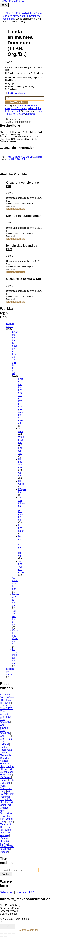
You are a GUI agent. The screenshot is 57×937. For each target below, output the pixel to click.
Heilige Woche (20, 463)
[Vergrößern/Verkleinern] (1, 933)
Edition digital (23, 13)
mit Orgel (31, 114)
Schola (4, 843)
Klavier (4, 780)
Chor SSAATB (5, 720)
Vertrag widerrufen (28, 930)
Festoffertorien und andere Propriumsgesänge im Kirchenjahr (21, 401)
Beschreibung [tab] (13, 119)
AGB (31, 892)
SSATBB (5, 849)
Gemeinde (5, 755)
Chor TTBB (6, 738)
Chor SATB (6, 708)
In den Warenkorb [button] (15, 209)
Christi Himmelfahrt (6, 743)
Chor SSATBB (5, 732)
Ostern (20, 474)
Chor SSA (5, 716)
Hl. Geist (21, 482)
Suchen (6, 874)
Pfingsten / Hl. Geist (5, 839)
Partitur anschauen (16, 93)
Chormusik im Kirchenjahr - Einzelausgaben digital (22, 16)
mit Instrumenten (6, 797)
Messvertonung (6, 790)
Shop (8, 13)
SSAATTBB (6, 846)
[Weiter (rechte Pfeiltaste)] (5, 936)
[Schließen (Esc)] (13, 933)
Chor (7, 703)
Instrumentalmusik (15, 656)
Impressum (21, 892)
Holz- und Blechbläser (6, 770)
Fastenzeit (20, 451)
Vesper (4, 852)
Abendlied (5, 694)
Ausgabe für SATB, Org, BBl (20, 157)
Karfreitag (5, 777)
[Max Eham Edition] (13, 1)
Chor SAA (5, 705)
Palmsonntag (6, 834)
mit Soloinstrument (6, 813)
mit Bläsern (19, 114)
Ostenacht (5, 824)
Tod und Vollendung (21, 566)
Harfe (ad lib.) (5, 765)
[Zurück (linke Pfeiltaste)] (1, 936)
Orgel (9, 821)
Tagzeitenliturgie (14, 618)
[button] (1, 922)
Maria (3, 785)
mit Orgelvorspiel (5, 808)
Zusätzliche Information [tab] (18, 122)
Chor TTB (5, 736)
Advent (20, 430)
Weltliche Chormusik (15, 637)
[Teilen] (9, 933)
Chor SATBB (4, 712)
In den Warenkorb (16, 102)
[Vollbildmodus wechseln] (5, 933)
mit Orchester (6, 801)
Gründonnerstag (5, 759)
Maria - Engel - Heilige (20, 546)
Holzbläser (6, 774)
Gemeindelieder (15, 583)
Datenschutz (7, 892)
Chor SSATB (4, 726)
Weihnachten (21, 440)
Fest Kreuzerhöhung (6, 751)
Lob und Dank (13, 111)
